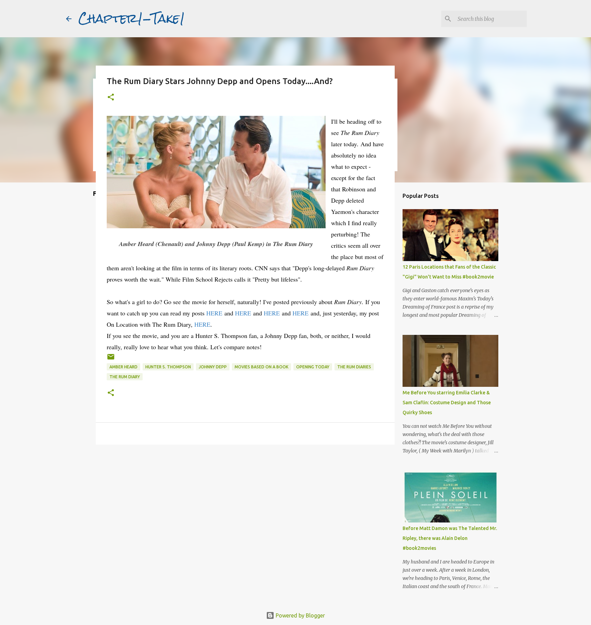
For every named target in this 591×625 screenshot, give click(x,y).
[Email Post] (111, 359)
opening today (312, 367)
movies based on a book (261, 367)
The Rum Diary (124, 377)
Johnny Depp (213, 367)
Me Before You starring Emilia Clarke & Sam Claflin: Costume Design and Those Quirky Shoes (447, 402)
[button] (111, 97)
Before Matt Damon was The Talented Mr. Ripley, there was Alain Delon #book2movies (450, 538)
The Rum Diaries (354, 367)
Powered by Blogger (299, 615)
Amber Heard (123, 367)
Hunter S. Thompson (168, 367)
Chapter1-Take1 (131, 18)
